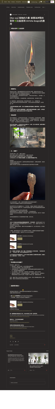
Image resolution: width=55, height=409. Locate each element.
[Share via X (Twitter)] (12, 341)
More (43, 7)
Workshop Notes (37, 7)
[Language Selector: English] (52, 1)
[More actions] (44, 14)
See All (47, 350)
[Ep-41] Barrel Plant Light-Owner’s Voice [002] (36, 366)
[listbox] (47, 2)
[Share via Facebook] (10, 341)
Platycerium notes (29, 7)
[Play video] (27, 138)
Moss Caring (13, 7)
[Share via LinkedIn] (15, 341)
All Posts (8, 7)
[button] (45, 1)
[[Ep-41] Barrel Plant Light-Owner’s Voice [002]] (38, 358)
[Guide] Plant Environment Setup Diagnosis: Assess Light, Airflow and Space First (15, 355)
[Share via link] (18, 341)
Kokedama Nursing (21, 7)
